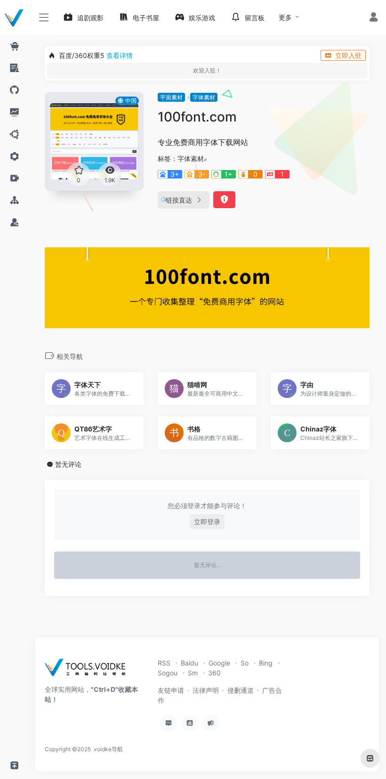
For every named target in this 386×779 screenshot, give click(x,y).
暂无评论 (68, 464)
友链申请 (171, 690)
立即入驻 (348, 55)
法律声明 (206, 690)
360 (214, 673)
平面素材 (171, 97)
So (245, 663)
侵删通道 (240, 690)
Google (219, 663)
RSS (164, 663)
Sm (193, 673)
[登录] (373, 18)
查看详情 (119, 55)
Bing (266, 663)
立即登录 (207, 522)
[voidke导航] (88, 670)
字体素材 (204, 97)
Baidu (189, 663)
